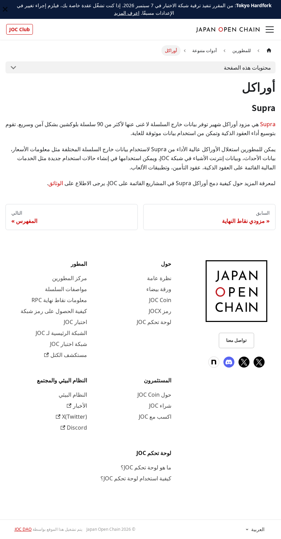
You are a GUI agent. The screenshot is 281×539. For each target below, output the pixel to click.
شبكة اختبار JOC (68, 344)
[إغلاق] (5, 9)
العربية (258, 529)
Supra (268, 124)
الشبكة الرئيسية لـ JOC (61, 333)
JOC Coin (160, 300)
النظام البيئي (73, 394)
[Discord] (228, 362)
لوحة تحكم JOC (154, 322)
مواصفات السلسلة (66, 289)
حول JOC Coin (154, 394)
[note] (213, 362)
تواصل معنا (236, 340)
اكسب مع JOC (155, 416)
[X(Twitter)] (259, 362)
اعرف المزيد (126, 13)
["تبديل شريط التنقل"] (270, 29)
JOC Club (19, 29)
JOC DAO (23, 529)
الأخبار (80, 405)
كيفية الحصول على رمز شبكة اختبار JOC (54, 316)
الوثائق (55, 183)
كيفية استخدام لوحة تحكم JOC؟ (135, 478)
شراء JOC (160, 405)
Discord (77, 427)
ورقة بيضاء (158, 289)
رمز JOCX (160, 311)
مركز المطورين (69, 278)
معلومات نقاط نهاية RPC (59, 300)
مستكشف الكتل (68, 355)
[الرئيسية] (269, 50)
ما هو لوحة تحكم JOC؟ (146, 467)
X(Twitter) (74, 416)
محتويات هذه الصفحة (247, 67)
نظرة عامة (159, 278)
